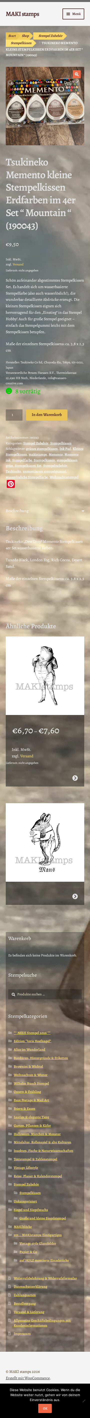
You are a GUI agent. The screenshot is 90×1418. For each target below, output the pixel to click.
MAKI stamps (22, 13)
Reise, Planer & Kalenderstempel (38, 1176)
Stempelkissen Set (28, 465)
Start (12, 35)
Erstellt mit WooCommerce (28, 1378)
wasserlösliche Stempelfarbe (27, 477)
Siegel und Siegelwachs (31, 1209)
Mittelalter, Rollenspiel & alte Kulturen (42, 1142)
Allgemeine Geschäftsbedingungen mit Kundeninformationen (42, 1323)
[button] (77, 74)
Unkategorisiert (25, 1201)
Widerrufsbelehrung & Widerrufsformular (45, 1278)
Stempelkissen (21, 43)
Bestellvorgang (25, 1303)
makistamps (38, 454)
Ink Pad (65, 448)
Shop (25, 35)
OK (45, 1408)
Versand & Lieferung (29, 1312)
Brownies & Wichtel (28, 1066)
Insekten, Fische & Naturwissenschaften (43, 1150)
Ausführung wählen (75, 778)
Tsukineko (13, 471)
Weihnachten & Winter (31, 1075)
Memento (56, 454)
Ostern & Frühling (27, 1091)
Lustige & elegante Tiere (31, 1117)
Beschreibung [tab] (17, 511)
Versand (18, 264)
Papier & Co (28, 1252)
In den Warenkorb (47, 414)
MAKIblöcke (23, 1226)
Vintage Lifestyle (26, 1167)
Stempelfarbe (22, 460)
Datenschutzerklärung (30, 1286)
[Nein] (83, 1400)
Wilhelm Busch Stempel (31, 1083)
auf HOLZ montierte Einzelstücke (44, 1260)
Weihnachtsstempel (64, 477)
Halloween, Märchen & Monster (37, 1134)
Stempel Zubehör (50, 35)
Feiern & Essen (24, 1108)
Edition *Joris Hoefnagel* (32, 1041)
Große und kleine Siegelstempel (43, 1218)
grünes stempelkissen (42, 448)
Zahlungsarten (25, 1295)
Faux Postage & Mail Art (31, 1100)
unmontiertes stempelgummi (44, 471)
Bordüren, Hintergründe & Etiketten (41, 1058)
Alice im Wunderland (29, 1049)
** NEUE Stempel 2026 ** (32, 1032)
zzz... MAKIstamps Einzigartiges (38, 1235)
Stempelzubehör (55, 465)
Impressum (22, 1333)
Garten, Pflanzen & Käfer (32, 1125)
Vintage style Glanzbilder (38, 1243)
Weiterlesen (75, 896)
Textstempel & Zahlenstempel (35, 1159)
